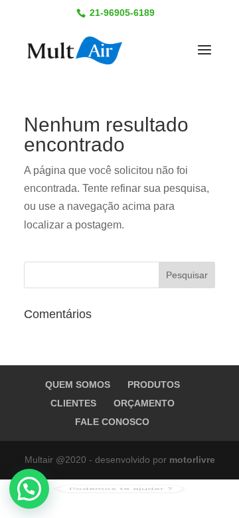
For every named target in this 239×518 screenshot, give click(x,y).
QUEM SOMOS (77, 384)
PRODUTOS (153, 384)
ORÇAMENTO (144, 403)
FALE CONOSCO (112, 421)
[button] (29, 489)
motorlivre (192, 459)
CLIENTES (73, 403)
